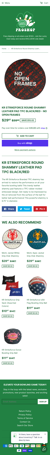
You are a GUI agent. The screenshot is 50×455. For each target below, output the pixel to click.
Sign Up (43, 402)
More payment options (25, 150)
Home (4, 49)
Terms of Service (25, 418)
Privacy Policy (25, 414)
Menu (7, 3)
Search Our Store (25, 425)
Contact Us (25, 422)
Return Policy (25, 411)
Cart (45, 3)
